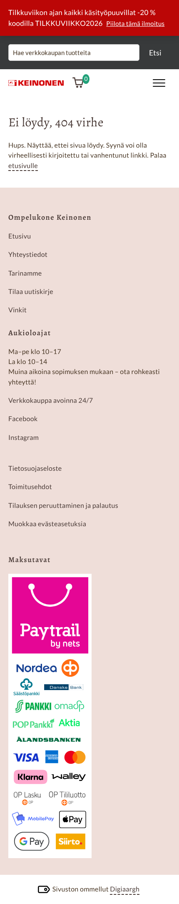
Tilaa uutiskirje (30, 292)
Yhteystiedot (27, 255)
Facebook (23, 419)
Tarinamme (25, 273)
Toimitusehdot (30, 487)
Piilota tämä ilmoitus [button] (135, 24)
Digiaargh (124, 889)
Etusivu (19, 236)
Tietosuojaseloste (35, 468)
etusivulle (23, 166)
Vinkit (17, 310)
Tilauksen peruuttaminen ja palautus (63, 506)
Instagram (23, 438)
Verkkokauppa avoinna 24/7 (50, 400)
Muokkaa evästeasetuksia (47, 524)
